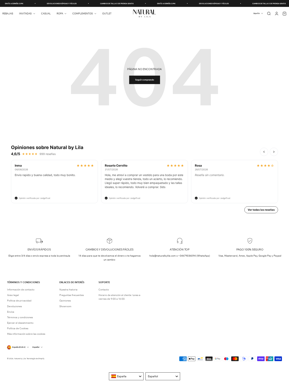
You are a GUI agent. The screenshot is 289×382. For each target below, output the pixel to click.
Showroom (65, 306)
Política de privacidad (19, 300)
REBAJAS (7, 13)
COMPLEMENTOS (82, 13)
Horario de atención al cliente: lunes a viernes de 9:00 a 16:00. (119, 297)
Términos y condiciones (20, 317)
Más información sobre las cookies (26, 333)
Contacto (103, 289)
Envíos (10, 311)
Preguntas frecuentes (71, 295)
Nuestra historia (68, 289)
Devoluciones (14, 306)
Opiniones (65, 300)
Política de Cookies (17, 328)
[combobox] (126, 376)
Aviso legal (13, 295)
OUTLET (106, 13)
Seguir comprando (144, 79)
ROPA (60, 13)
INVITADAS (25, 13)
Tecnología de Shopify (35, 358)
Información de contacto (20, 289)
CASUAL (46, 13)
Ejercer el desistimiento (20, 322)
